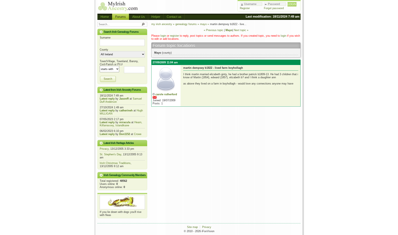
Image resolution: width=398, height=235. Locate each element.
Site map (192, 227)
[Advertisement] (187, 6)
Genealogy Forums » (187, 24)
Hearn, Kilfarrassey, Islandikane (121, 124)
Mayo (229, 30)
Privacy (104, 148)
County (104, 49)
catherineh (126, 110)
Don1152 (124, 134)
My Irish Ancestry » (162, 24)
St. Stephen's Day (110, 154)
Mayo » (204, 24)
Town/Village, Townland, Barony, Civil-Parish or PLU (119, 63)
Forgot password (274, 8)
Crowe (137, 134)
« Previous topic (213, 30)
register (174, 35)
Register (245, 8)
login (163, 35)
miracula (124, 122)
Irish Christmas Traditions (115, 163)
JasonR (124, 98)
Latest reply (107, 98)
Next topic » (241, 30)
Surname (105, 37)
